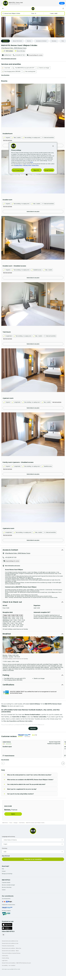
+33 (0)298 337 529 (20, 55)
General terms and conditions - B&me (10, 950)
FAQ (3, 868)
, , (13, 48)
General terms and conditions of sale (10, 943)
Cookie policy (5, 955)
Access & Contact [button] (10, 550)
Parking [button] (6, 675)
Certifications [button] (8, 685)
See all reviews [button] (5, 759)
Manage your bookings (7, 873)
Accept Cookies (49, 170)
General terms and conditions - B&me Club (11, 948)
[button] (31, 749)
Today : (12, 615)
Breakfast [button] (7, 634)
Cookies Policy (18, 165)
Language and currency (8, 836)
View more (33, 728)
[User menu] (63, 8)
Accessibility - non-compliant (8, 965)
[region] (33, 158)
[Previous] (3, 763)
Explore (13, 814)
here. (32, 162)
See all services (5, 75)
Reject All (36, 170)
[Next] (63, 763)
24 (62, 34)
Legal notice (4, 960)
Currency (4, 848)
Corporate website (6, 882)
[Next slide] (63, 107)
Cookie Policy (35, 165)
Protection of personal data (8, 945)
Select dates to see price (33, 211)
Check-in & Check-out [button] (12, 602)
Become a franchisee (6, 887)
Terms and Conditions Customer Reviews (11, 953)
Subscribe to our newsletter (33, 859)
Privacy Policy (27, 165)
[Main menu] (3, 8)
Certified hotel (7, 55)
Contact (4, 871)
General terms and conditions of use (10, 941)
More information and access (8, 58)
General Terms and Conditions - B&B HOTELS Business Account (16, 963)
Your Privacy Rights (18, 170)
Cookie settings (5, 958)
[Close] (1, 3)
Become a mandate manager (8, 884)
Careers (3, 889)
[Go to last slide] (3, 107)
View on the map (20, 51)
